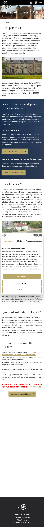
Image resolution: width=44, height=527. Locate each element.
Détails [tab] (19, 241)
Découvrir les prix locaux (13, 173)
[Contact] (36, 2)
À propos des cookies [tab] (34, 241)
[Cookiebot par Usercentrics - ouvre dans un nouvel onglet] (33, 235)
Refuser (22, 290)
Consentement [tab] (7, 241)
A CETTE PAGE (35, 387)
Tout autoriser (22, 276)
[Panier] (31, 2)
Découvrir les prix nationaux (15, 151)
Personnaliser (21, 283)
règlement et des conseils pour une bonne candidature (22, 353)
